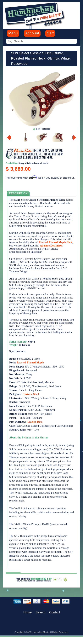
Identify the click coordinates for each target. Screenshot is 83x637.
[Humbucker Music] (35, 15)
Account (32, 33)
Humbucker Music (40, 632)
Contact (54, 612)
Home (27, 612)
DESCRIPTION (18, 193)
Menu (13, 33)
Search (40, 612)
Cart (50, 33)
